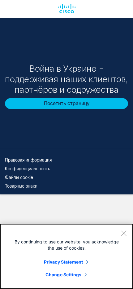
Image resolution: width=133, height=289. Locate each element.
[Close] (124, 233)
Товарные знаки (21, 186)
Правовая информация (28, 160)
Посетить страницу (66, 103)
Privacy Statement (63, 262)
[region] (66, 256)
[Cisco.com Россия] (66, 8)
